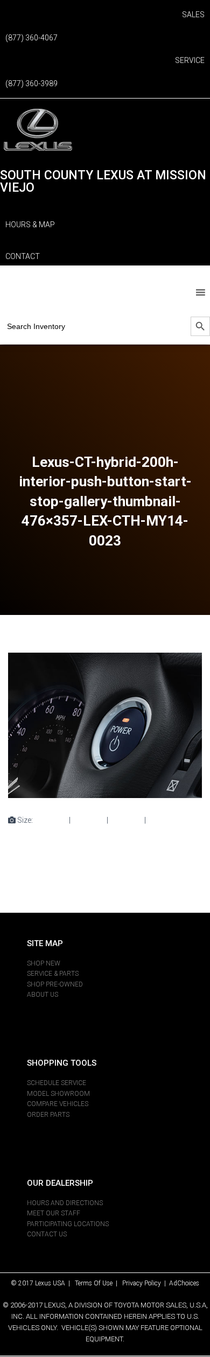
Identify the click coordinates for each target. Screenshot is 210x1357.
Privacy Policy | (145, 1283)
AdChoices (184, 1283)
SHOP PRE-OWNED (55, 984)
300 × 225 (88, 820)
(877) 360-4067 (31, 37)
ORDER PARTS (48, 1114)
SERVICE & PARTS (53, 973)
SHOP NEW (43, 963)
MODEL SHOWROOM (58, 1093)
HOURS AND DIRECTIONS (65, 1203)
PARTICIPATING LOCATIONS (68, 1224)
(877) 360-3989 (31, 83)
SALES (193, 14)
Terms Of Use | (98, 1283)
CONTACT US (47, 1234)
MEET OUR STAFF (53, 1213)
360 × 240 (126, 820)
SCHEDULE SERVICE (56, 1083)
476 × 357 (164, 820)
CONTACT (22, 256)
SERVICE (190, 60)
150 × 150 (50, 820)
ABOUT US (42, 994)
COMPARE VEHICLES (57, 1104)
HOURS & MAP (30, 224)
